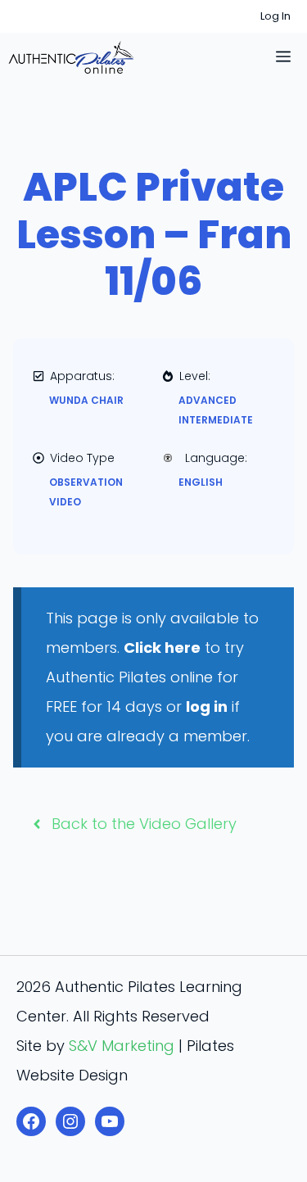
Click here (162, 647)
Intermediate (215, 420)
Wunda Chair (86, 400)
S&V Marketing (121, 1045)
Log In (275, 16)
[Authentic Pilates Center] (71, 57)
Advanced (207, 400)
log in (207, 706)
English (200, 482)
